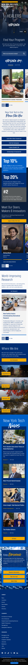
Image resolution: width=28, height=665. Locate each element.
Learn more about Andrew (9, 261)
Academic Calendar (6, 639)
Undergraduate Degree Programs (12, 99)
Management (5, 625)
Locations (4, 600)
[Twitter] (11, 653)
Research (5, 459)
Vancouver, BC (5, 398)
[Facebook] (2, 653)
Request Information (14, 572)
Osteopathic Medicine (7, 627)
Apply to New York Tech (14, 221)
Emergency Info (5, 635)
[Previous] (3, 105)
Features (5, 484)
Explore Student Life (14, 147)
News (3, 597)
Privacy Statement (22, 660)
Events (3, 602)
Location (17, 65)
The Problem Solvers (9, 529)
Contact (3, 606)
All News (14, 538)
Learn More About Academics (14, 138)
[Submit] (24, 53)
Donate (3, 648)
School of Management (8, 508)
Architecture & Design (7, 616)
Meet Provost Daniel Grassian (12, 481)
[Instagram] (5, 653)
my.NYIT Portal (5, 637)
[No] (26, 661)
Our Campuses (14, 360)
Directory (4, 608)
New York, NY (5, 386)
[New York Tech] (10, 4)
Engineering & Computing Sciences (10, 620)
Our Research (14, 291)
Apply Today (14, 581)
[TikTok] (8, 653)
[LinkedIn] (17, 653)
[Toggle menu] (25, 2)
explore (14, 24)
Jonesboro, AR (6, 411)
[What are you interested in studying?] (14, 53)
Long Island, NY (6, 373)
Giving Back (7, 253)
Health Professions (6, 623)
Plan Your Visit (14, 576)
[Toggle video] (25, 31)
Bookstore (4, 644)
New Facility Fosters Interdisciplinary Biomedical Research (11, 316)
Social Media (4, 604)
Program (10, 65)
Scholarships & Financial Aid (14, 152)
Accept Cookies (14, 663)
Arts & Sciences (5, 618)
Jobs (3, 646)
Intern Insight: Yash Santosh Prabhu (13, 505)
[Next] (7, 105)
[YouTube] (14, 653)
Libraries (4, 641)
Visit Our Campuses (14, 143)
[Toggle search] (22, 2)
